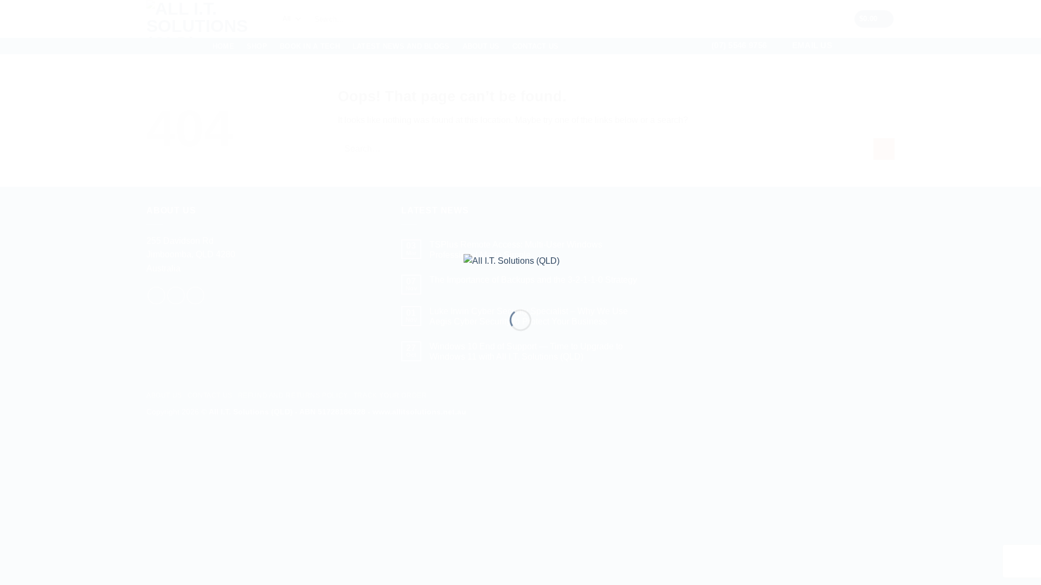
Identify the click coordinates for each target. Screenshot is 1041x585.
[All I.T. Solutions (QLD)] (520, 272)
